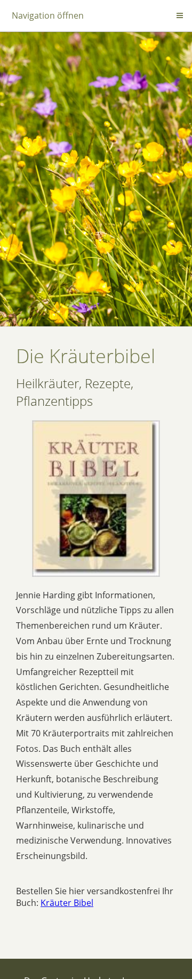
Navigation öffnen (48, 15)
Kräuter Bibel (67, 903)
